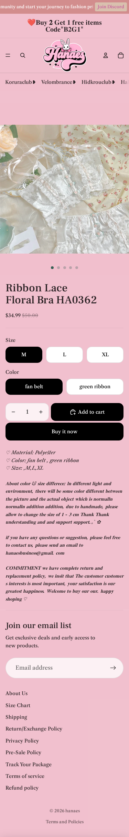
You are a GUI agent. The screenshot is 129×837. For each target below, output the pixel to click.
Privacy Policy (22, 741)
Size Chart (18, 705)
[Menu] (8, 55)
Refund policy (22, 788)
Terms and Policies (65, 821)
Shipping (16, 717)
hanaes (72, 810)
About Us (17, 693)
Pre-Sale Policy (23, 752)
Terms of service (25, 776)
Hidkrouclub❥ (99, 82)
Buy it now (64, 431)
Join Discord (111, 6)
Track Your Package (29, 764)
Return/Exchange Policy (34, 729)
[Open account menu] (105, 55)
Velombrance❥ (58, 82)
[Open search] (22, 55)
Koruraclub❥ (20, 82)
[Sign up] (113, 668)
